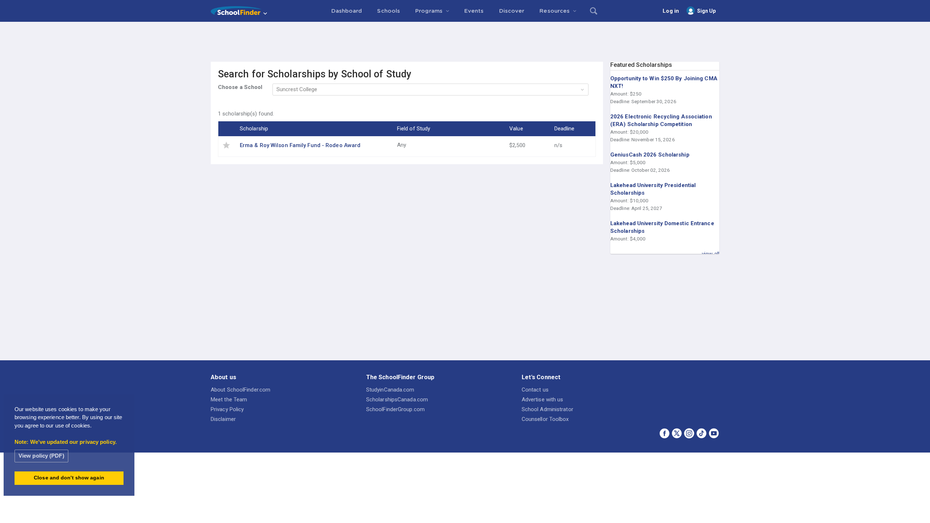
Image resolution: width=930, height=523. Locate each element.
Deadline (564, 128)
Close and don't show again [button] (69, 478)
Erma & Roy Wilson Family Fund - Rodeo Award (300, 145)
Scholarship (254, 128)
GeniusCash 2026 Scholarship (650, 154)
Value (516, 128)
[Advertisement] (465, 41)
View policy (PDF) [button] (41, 456)
